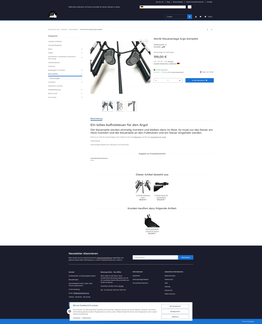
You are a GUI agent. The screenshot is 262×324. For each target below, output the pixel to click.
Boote (50, 49)
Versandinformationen (140, 283)
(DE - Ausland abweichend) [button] (176, 72)
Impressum (76, 318)
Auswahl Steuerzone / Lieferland (165, 64)
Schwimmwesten (54, 62)
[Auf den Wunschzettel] (146, 41)
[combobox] (163, 7)
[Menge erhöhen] (180, 80)
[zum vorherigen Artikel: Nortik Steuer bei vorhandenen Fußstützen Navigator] (207, 29)
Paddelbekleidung (54, 90)
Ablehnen (175, 317)
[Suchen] (189, 16)
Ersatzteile (51, 82)
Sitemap (167, 287)
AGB (166, 283)
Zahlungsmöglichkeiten (141, 279)
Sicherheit (51, 66)
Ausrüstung (52, 97)
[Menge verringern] (156, 80)
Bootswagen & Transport (56, 70)
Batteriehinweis (170, 276)
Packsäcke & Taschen (55, 86)
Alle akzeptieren (175, 306)
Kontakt (209, 2)
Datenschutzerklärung (104, 258)
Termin (121, 286)
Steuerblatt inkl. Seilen (158, 137)
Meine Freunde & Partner (195, 2)
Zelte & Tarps (52, 93)
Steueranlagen (55, 78)
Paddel (50, 53)
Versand (170, 61)
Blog (168, 2)
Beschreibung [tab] (96, 119)
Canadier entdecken (55, 41)
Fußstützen (137, 137)
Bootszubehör (53, 74)
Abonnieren (186, 257)
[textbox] (163, 7)
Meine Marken (178, 2)
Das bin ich (160, 2)
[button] (196, 16)
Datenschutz (86, 318)
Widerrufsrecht (170, 294)
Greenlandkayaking (54, 45)
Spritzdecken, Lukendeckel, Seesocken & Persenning (62, 58)
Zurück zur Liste (54, 29)
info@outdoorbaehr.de (81, 293)
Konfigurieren (175, 311)
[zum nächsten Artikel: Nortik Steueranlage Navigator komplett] (212, 29)
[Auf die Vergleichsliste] (141, 41)
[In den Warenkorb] (92, 36)
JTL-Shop (251, 321)
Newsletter (136, 276)
